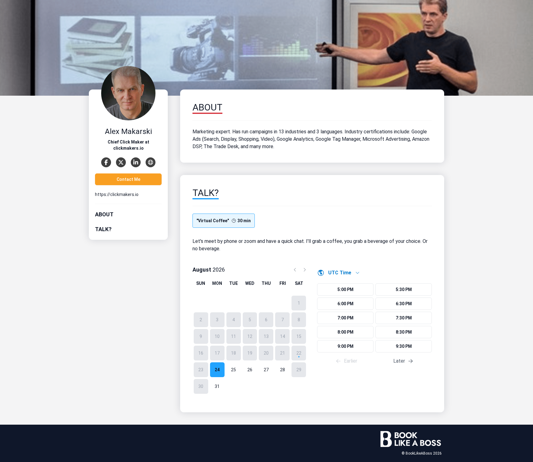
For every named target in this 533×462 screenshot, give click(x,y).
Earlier (350, 361)
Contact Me (128, 179)
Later (399, 361)
